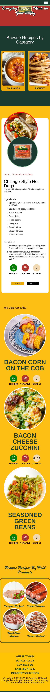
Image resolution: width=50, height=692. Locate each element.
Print (33, 283)
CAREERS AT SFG (25, 668)
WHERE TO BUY (25, 656)
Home (6, 174)
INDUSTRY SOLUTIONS (25, 673)
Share (17, 283)
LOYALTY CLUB (25, 660)
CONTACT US (25, 664)
